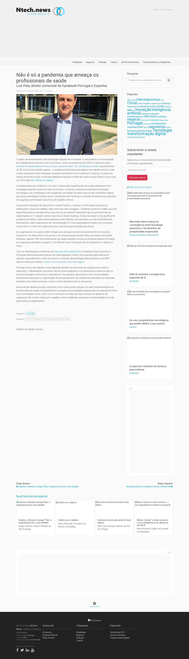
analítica (133, 100)
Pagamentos (164, 120)
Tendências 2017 (117, 632)
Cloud (132, 103)
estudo (143, 106)
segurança (157, 127)
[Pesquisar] (169, 80)
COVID (28, 319)
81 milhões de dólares (42, 180)
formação (151, 106)
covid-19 (141, 103)
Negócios (90, 62)
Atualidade (77, 62)
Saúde (67, 319)
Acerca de (48, 625)
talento (149, 131)
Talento (114, 62)
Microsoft (150, 116)
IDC (133, 110)
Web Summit (140, 137)
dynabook (37, 319)
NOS (142, 120)
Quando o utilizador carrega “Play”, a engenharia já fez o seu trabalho (48, 486)
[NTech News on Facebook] (18, 649)
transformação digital (146, 133)
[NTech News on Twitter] (22, 649)
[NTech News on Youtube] (33, 649)
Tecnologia (162, 130)
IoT (142, 116)
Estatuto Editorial (50, 635)
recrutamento (158, 123)
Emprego (166, 103)
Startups (102, 62)
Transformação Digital (120, 638)
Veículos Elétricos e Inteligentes (156, 62)
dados (148, 103)
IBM (129, 110)
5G (128, 100)
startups (140, 130)
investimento (134, 116)
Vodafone (131, 137)
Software (131, 131)
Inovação (143, 109)
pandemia (58, 319)
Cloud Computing (117, 635)
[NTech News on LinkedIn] (28, 649)
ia (170, 107)
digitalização (156, 104)
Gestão (160, 106)
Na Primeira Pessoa (130, 62)
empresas (131, 106)
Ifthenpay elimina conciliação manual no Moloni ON (148, 486)
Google (167, 107)
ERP (138, 107)
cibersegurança (148, 99)
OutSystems (154, 120)
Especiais (115, 625)
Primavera (146, 124)
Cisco (162, 100)
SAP (140, 127)
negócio (133, 119)
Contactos (47, 632)
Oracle (146, 120)
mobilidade (47, 319)
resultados (132, 127)
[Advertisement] (94, 38)
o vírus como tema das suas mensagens (63, 261)
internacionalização (150, 113)
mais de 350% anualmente (67, 251)
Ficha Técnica (48, 638)
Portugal (135, 123)
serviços (168, 127)
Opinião (31, 314)
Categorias (82, 625)
